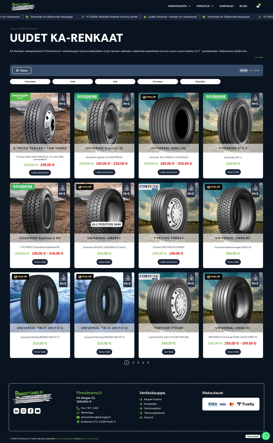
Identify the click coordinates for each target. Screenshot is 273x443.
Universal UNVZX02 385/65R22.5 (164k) (104, 247)
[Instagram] (23, 411)
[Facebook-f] (30, 411)
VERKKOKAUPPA (177, 6)
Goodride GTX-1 (233, 157)
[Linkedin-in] (16, 411)
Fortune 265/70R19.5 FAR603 (168, 247)
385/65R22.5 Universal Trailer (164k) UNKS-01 (233, 337)
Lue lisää (259, 57)
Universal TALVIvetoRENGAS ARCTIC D (104, 337)
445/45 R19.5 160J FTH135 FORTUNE (169, 337)
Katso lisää (233, 172)
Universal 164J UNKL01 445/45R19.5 (168, 157)
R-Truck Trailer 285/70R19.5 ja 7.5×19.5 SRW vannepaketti (40, 158)
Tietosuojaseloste (65, 438)
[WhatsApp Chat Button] (266, 436)
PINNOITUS (203, 6)
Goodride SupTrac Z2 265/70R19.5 (104, 157)
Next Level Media (90, 438)
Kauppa (13, 28)
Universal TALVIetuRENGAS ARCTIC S (40, 337)
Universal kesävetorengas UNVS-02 (233, 247)
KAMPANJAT (226, 6)
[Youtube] (38, 411)
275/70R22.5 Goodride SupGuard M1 (40, 247)
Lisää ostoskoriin (40, 172)
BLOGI (243, 6)
